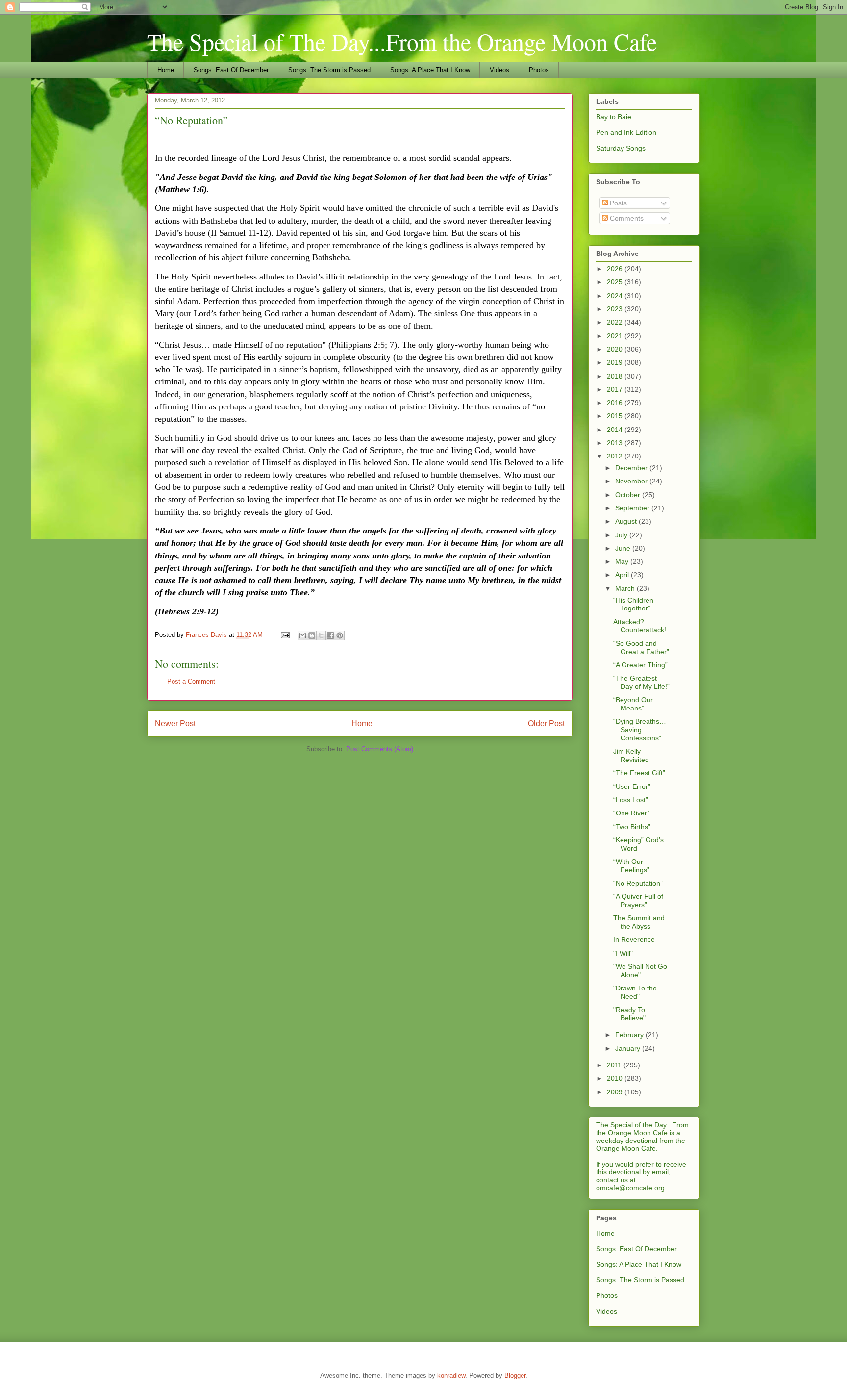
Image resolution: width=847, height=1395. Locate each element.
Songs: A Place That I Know (430, 70)
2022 (615, 322)
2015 (615, 416)
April (623, 575)
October (628, 495)
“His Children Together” (633, 604)
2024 (615, 296)
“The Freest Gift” (639, 773)
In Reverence (634, 939)
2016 (615, 402)
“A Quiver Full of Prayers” (638, 900)
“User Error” (631, 786)
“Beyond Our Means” (633, 704)
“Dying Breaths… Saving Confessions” (639, 729)
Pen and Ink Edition (626, 132)
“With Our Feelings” (631, 866)
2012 (615, 456)
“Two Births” (631, 827)
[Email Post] (284, 634)
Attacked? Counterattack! (639, 626)
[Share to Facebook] (330, 635)
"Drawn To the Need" (635, 992)
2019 (615, 362)
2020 (615, 349)
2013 (615, 443)
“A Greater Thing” (640, 665)
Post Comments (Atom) (379, 749)
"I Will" (623, 953)
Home (165, 70)
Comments (626, 218)
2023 (615, 309)
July (622, 535)
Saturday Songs (621, 148)
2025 (615, 282)
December (632, 468)
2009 (615, 1092)
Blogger (514, 1375)
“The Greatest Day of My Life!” (641, 682)
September (633, 508)
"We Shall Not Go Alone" (640, 971)
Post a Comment (191, 681)
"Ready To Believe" (629, 1014)
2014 (615, 429)
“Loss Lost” (630, 800)
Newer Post (175, 723)
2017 (615, 389)
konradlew (451, 1375)
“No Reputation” (638, 883)
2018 (615, 376)
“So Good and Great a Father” (641, 647)
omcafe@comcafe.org (630, 1188)
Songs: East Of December (231, 70)
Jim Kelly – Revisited (631, 755)
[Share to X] (321, 635)
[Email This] (302, 635)
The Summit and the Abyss (639, 922)
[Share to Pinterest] (340, 635)
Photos (539, 70)
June (623, 548)
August (627, 521)
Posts (617, 203)
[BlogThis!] (312, 635)
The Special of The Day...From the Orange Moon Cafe (402, 41)
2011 (615, 1065)
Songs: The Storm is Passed (329, 70)
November (632, 481)
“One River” (631, 813)
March (626, 588)
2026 (615, 269)
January (628, 1048)
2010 (615, 1078)
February (630, 1035)
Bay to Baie (613, 117)
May (622, 561)
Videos (499, 70)
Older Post (546, 723)
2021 (615, 336)
